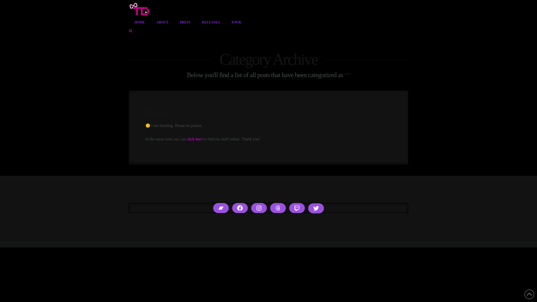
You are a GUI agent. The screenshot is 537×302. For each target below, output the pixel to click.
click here (194, 139)
